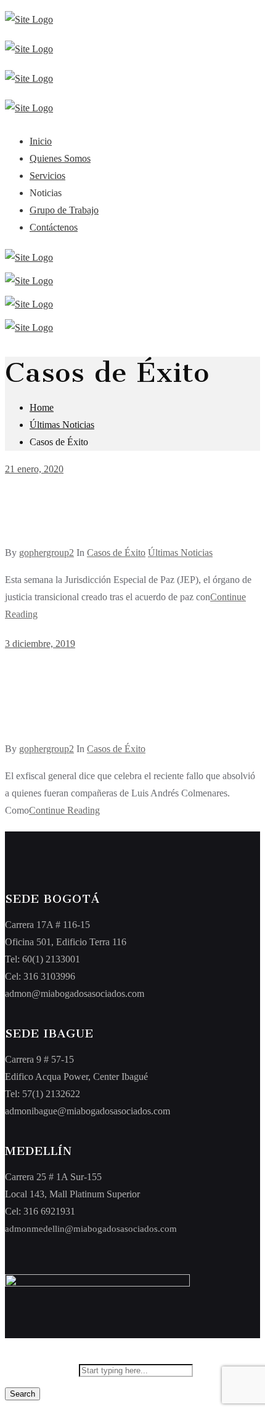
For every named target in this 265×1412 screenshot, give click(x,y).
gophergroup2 (46, 552)
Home (42, 407)
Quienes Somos (60, 158)
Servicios (47, 175)
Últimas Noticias (62, 424)
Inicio (41, 141)
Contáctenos (54, 227)
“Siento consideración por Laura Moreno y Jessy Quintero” (128, 701)
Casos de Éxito (116, 552)
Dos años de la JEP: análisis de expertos (100, 516)
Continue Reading (64, 810)
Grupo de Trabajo (64, 210)
